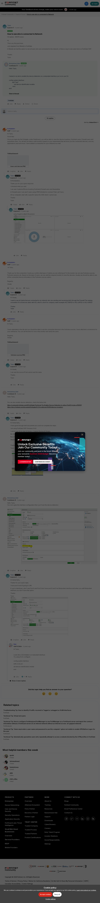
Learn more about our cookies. (86, 890)
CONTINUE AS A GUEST (42, 462)
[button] (50, 899)
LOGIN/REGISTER (25, 462)
